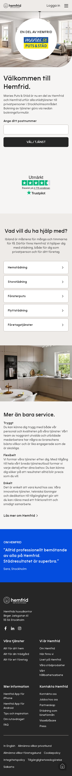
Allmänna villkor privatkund (35, 745)
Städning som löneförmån (48, 713)
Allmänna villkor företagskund (22, 752)
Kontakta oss (48, 694)
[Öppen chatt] (62, 766)
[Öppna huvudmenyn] (66, 5)
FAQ (6, 724)
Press (42, 726)
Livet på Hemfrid (50, 659)
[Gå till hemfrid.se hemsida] (12, 5)
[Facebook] (5, 628)
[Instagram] (19, 628)
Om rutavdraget (13, 719)
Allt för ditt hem (13, 648)
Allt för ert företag (15, 659)
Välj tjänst (36, 142)
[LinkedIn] (12, 628)
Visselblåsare (47, 720)
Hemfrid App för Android (13, 706)
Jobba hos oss (48, 699)
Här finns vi (46, 654)
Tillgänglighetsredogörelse (45, 759)
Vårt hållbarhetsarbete (51, 673)
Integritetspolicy (14, 759)
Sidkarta (8, 766)
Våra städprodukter (52, 665)
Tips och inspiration (15, 713)
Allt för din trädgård (16, 654)
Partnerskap (47, 705)
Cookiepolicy (52, 752)
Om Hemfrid (47, 648)
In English (9, 745)
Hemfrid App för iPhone (13, 696)
